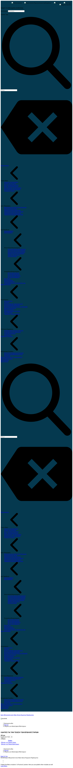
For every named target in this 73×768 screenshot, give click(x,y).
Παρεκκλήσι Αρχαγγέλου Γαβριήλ (13, 211)
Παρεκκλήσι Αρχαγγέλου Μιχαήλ (13, 214)
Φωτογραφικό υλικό (7, 358)
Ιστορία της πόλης (9, 191)
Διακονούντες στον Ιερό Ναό (12, 189)
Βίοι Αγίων (7, 278)
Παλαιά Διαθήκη (8, 231)
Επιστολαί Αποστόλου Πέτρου (16, 252)
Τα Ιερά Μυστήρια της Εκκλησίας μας (15, 283)
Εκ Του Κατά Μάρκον (13, 277)
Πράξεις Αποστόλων (14, 255)
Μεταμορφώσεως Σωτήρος (12, 311)
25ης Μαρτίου (8, 312)
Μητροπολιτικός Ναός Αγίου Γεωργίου (15, 207)
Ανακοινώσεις (5, 165)
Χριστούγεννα (8, 301)
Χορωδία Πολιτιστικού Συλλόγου (13, 330)
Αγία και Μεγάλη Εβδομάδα (12, 305)
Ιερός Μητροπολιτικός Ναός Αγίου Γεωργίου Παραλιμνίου (17, 715)
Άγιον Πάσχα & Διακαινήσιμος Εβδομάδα (15, 307)
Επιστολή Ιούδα (12, 256)
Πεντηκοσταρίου (9, 309)
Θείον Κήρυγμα (8, 280)
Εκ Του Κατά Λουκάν (13, 273)
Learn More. (4, 766)
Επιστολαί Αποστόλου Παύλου (16, 250)
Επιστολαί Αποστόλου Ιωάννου (17, 249)
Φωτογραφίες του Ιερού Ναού (12, 188)
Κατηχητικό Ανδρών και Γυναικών (14, 353)
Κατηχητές (7, 356)
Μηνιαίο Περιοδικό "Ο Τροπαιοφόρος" (12, 357)
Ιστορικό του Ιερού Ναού (11, 182)
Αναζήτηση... (4, 11)
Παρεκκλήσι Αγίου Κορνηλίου (12, 213)
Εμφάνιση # (4, 737)
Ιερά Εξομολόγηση (9, 281)
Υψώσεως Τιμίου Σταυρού (11, 314)
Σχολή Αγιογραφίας (10, 333)
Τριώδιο (6, 302)
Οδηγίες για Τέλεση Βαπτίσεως (10, 744)
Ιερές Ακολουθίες (6, 284)
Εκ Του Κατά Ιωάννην (14, 274)
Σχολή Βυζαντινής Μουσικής (12, 332)
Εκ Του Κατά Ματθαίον (14, 276)
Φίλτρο (3, 738)
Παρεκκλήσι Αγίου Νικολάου (12, 210)
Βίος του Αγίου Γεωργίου (11, 185)
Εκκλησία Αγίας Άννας (10, 209)
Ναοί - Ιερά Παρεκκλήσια (11, 186)
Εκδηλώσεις (7, 335)
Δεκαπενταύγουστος (10, 308)
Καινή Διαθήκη (8, 232)
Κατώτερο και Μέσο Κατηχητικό (13, 354)
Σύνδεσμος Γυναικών (7, 336)
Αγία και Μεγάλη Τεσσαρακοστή (13, 304)
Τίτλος (10, 740)
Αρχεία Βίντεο (5, 360)
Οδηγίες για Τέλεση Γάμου (8, 742)
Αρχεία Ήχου (4, 361)
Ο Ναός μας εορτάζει (10, 183)
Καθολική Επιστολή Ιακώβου (16, 253)
